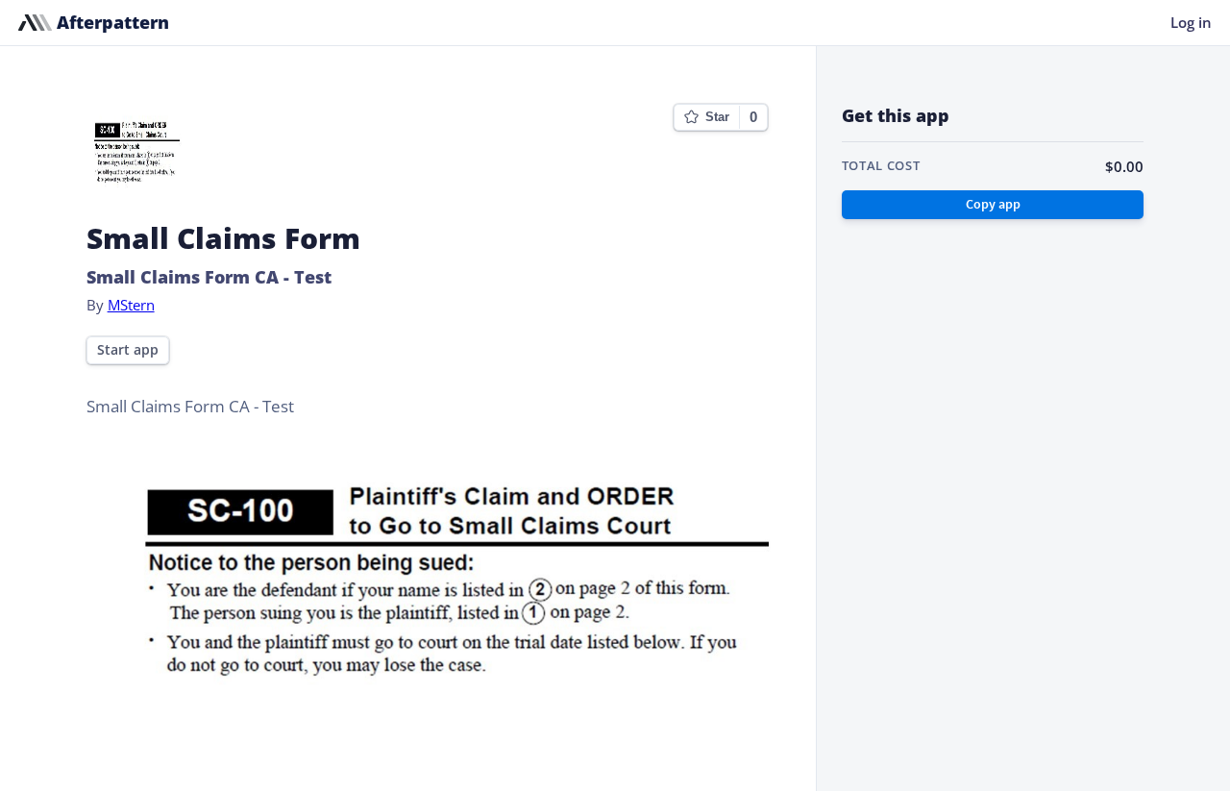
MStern (131, 304)
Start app (128, 349)
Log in (1191, 22)
